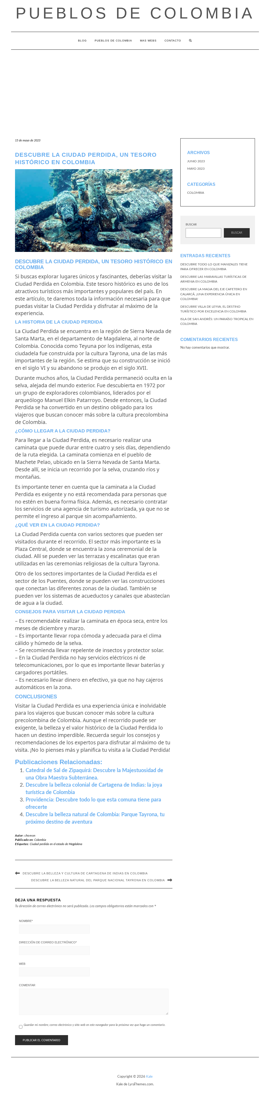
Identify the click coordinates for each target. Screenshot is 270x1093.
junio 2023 (196, 161)
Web (22, 963)
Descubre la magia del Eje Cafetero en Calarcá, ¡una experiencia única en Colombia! (213, 294)
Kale (149, 1076)
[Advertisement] (135, 89)
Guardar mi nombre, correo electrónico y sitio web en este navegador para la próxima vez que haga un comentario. (95, 1024)
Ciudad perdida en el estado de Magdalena (56, 844)
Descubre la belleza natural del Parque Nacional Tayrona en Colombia (98, 880)
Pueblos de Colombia (135, 13)
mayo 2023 (196, 168)
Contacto (173, 40)
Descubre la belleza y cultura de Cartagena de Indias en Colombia (85, 873)
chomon (30, 835)
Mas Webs (148, 40)
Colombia (40, 839)
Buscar (191, 224)
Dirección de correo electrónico (48, 942)
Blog (82, 40)
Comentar (27, 985)
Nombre (26, 921)
